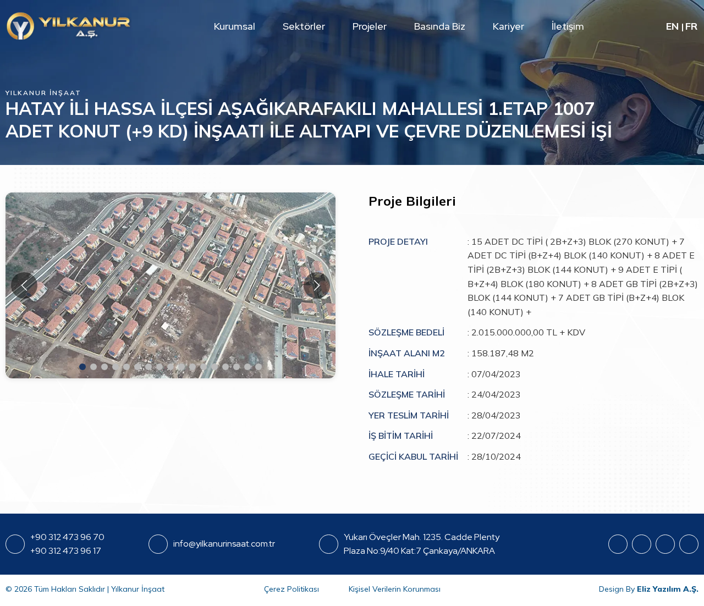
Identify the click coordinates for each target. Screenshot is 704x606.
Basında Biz (439, 26)
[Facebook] (618, 544)
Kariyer (508, 26)
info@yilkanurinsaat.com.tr (224, 543)
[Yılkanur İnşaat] (69, 26)
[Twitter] (688, 544)
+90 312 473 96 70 (67, 537)
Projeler (370, 26)
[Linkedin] (665, 544)
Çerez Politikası (291, 589)
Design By (648, 589)
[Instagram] (641, 544)
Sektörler (304, 26)
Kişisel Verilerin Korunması (395, 589)
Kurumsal (234, 26)
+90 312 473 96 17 (65, 551)
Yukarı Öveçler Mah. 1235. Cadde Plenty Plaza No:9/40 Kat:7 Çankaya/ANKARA (421, 544)
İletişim (568, 26)
